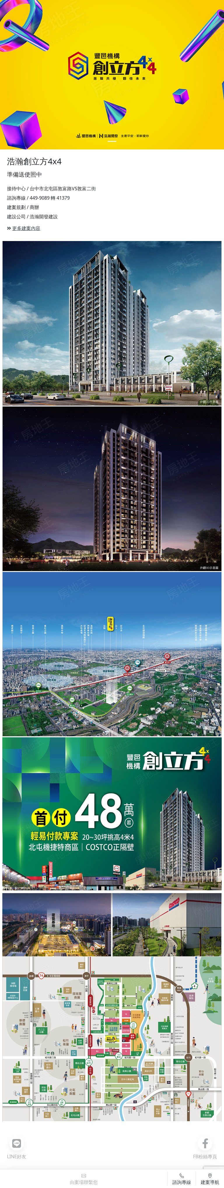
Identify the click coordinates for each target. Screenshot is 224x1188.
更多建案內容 (26, 228)
